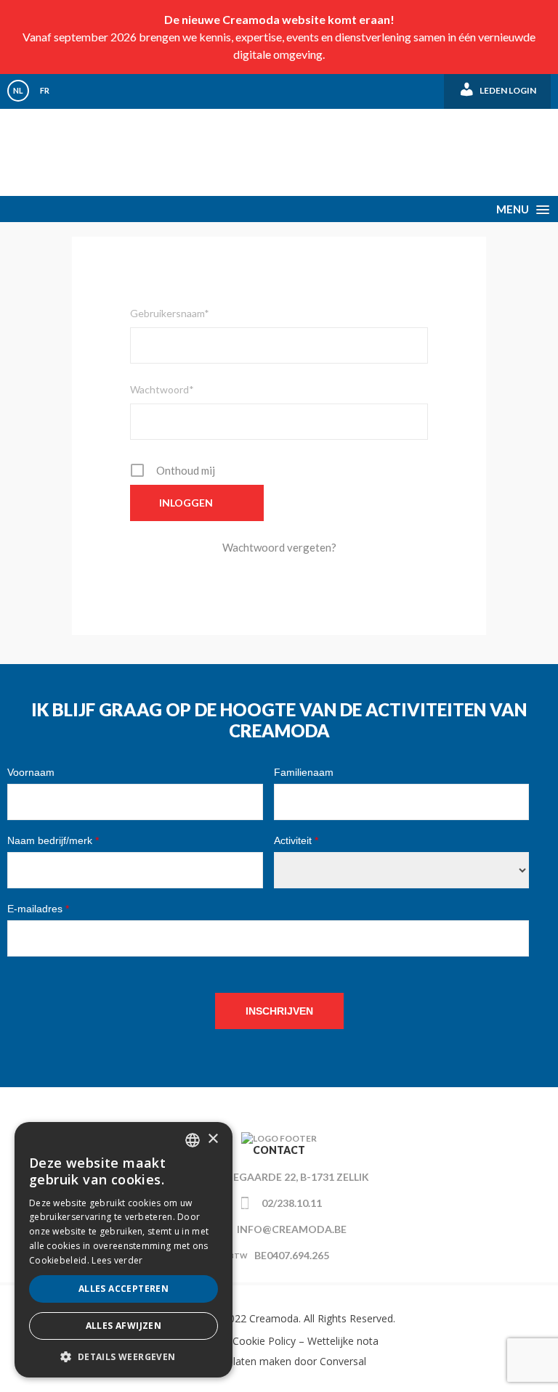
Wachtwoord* (162, 389)
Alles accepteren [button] (123, 1288)
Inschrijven (279, 1011)
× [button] (212, 1139)
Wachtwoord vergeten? (279, 547)
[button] (123, 1356)
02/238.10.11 (292, 1203)
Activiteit (296, 840)
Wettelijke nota (343, 1341)
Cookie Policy (264, 1341)
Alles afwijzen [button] (124, 1325)
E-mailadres (38, 908)
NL (18, 90)
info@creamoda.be (292, 1229)
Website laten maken (242, 1361)
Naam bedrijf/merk (53, 840)
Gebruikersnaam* (169, 313)
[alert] (123, 1249)
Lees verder (117, 1260)
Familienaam (303, 772)
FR (44, 90)
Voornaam (30, 772)
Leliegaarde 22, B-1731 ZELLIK (291, 1177)
